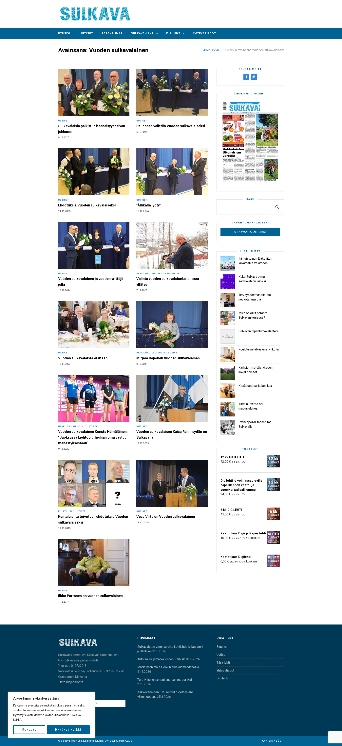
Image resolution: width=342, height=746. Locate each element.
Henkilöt (142, 273)
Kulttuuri (158, 352)
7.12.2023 (141, 290)
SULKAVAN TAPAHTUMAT (250, 232)
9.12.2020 (63, 448)
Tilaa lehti (223, 662)
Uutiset (86, 33)
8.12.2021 (141, 363)
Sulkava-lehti (143, 33)
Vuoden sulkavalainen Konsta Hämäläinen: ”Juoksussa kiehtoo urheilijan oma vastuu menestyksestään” (93, 437)
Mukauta (29, 729)
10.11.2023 (64, 363)
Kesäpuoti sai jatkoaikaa (255, 386)
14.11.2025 (64, 211)
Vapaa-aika (172, 273)
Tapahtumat (112, 33)
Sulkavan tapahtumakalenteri (258, 331)
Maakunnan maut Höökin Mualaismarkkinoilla (168, 667)
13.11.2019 (64, 528)
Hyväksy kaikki (68, 729)
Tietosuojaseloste (70, 682)
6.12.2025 (141, 131)
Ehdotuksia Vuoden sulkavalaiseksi (87, 205)
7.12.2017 (63, 601)
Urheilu (78, 426)
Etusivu (64, 33)
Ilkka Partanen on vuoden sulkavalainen (90, 596)
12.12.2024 (142, 211)
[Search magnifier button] (277, 207)
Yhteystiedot (204, 33)
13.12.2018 (142, 522)
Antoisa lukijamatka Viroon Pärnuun (161, 659)
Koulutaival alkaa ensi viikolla (258, 349)
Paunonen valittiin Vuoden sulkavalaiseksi (170, 126)
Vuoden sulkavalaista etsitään (82, 358)
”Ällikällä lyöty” (148, 205)
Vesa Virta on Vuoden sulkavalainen (165, 516)
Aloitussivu (211, 50)
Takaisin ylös (271, 740)
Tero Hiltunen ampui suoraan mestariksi (164, 680)
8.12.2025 (63, 137)
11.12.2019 (142, 443)
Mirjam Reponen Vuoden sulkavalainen (168, 358)
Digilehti (173, 33)
